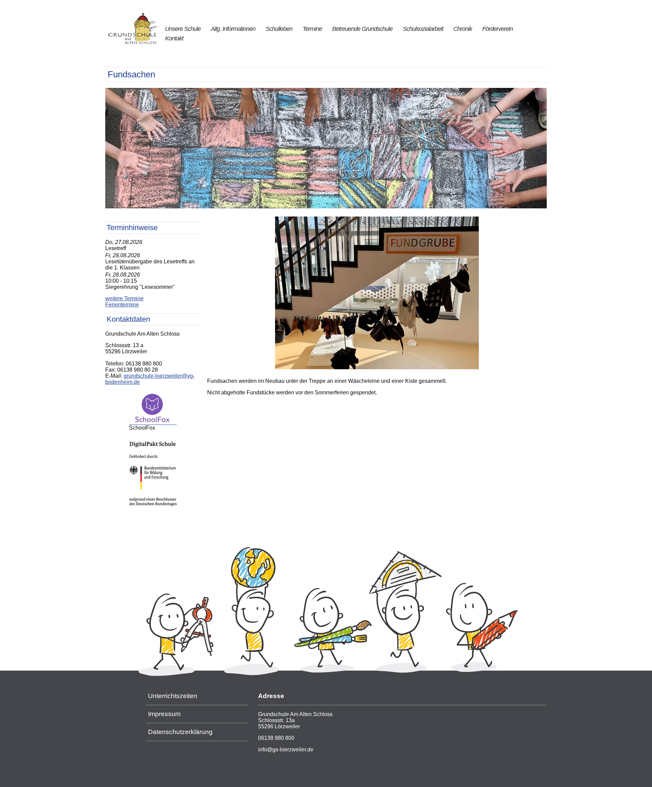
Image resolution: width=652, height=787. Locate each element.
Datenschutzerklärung (180, 731)
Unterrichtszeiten (172, 695)
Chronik (462, 28)
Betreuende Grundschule (362, 28)
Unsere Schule (183, 28)
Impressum (164, 713)
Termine (312, 28)
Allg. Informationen (233, 28)
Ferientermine (122, 304)
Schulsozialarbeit (423, 28)
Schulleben (279, 28)
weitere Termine (124, 298)
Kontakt (174, 38)
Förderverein (497, 28)
